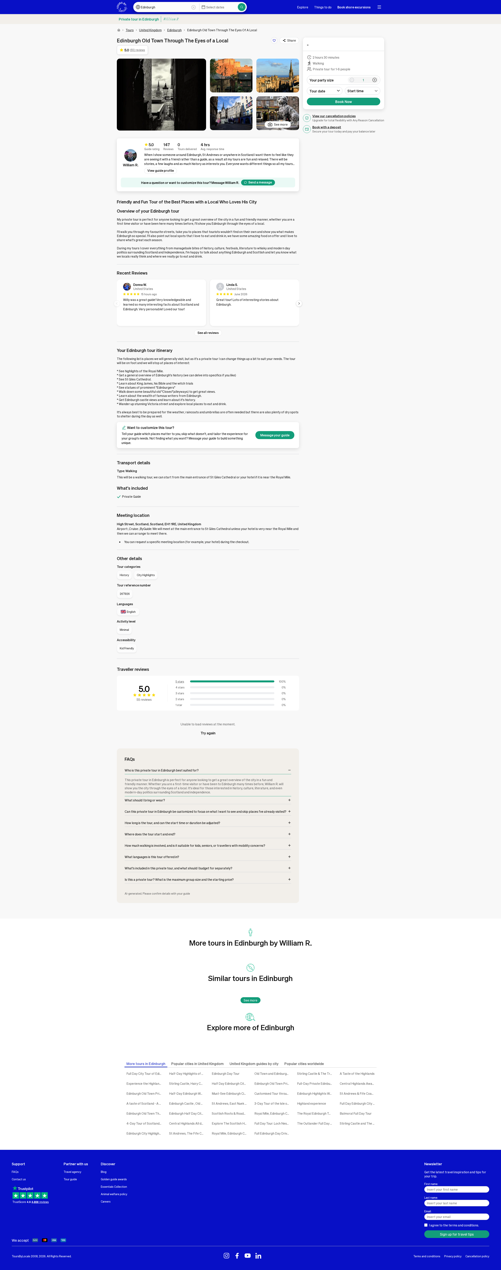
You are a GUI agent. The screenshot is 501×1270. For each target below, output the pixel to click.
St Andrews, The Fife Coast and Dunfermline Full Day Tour (187, 1133)
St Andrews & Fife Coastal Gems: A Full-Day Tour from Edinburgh (358, 1093)
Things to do (323, 7)
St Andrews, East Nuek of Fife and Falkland (230, 1103)
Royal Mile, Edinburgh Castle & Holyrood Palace (272, 1113)
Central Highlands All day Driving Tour (187, 1123)
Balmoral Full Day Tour (356, 1113)
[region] (208, 303)
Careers (106, 1201)
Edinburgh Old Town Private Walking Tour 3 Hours (272, 1083)
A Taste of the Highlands (357, 1073)
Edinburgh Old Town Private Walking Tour (144, 1093)
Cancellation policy (477, 1256)
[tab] (145, 1063)
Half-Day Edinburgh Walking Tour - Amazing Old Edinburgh (187, 1093)
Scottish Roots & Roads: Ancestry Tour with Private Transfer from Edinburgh (230, 1113)
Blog (103, 1171)
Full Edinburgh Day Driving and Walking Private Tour (272, 1133)
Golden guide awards (114, 1179)
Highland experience (311, 1103)
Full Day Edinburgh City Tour (358, 1103)
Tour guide (70, 1179)
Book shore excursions (353, 7)
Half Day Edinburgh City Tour (230, 1083)
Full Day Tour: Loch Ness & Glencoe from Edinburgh (272, 1123)
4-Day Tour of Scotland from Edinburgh (144, 1123)
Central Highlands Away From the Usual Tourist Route (358, 1083)
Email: (427, 1211)
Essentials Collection (114, 1186)
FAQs (15, 1171)
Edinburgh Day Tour (226, 1073)
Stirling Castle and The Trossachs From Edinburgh (358, 1123)
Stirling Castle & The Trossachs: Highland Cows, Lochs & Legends (315, 1073)
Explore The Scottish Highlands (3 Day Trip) (230, 1123)
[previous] (117, 303)
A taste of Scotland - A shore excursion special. (144, 1103)
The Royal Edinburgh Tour (315, 1113)
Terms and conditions (426, 1256)
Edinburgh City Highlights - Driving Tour (144, 1133)
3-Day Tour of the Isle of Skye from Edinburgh (272, 1103)
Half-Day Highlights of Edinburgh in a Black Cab (187, 1073)
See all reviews (208, 333)
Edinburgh (174, 30)
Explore (302, 7)
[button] (161, 95)
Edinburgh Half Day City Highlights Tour (187, 1113)
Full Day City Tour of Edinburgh (144, 1073)
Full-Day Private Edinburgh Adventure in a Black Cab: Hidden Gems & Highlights (315, 1083)
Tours (130, 30)
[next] (299, 303)
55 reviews (144, 699)
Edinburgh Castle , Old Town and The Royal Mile (187, 1103)
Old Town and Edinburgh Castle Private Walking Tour (272, 1073)
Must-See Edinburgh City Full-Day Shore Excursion (230, 1093)
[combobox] (362, 91)
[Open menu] (379, 7)
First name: (431, 1184)
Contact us (19, 1179)
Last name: (431, 1197)
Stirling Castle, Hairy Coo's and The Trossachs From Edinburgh (187, 1083)
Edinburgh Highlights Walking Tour (315, 1093)
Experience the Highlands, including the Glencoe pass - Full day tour (144, 1083)
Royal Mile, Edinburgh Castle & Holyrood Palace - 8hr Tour (230, 1133)
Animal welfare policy (114, 1194)
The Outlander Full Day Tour (315, 1123)
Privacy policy (452, 1256)
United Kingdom (150, 30)
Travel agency (72, 1171)
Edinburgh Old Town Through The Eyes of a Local (144, 1113)
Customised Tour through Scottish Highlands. (272, 1093)
